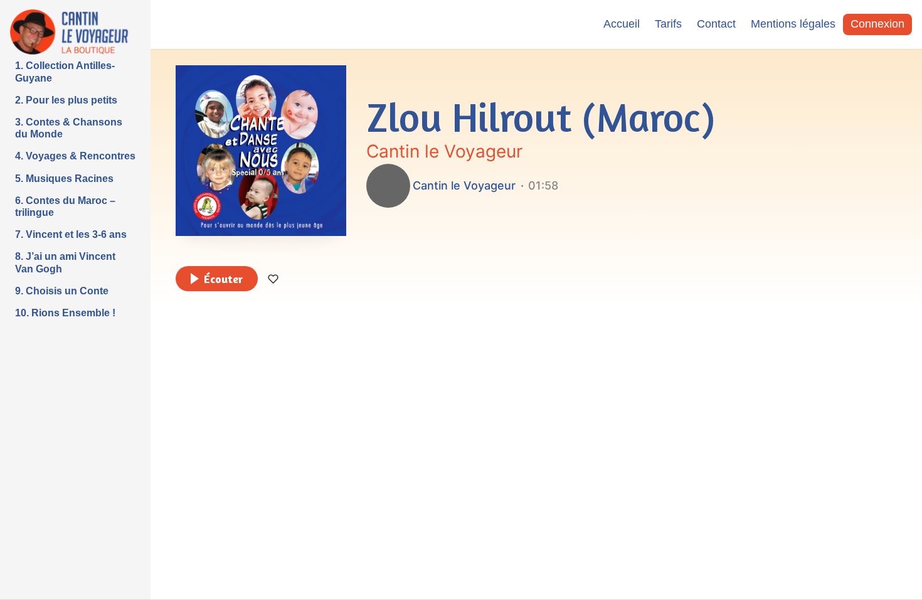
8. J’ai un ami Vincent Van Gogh (65, 262)
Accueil (621, 24)
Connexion (877, 24)
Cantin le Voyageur (444, 151)
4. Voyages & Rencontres (75, 156)
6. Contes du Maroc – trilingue (65, 206)
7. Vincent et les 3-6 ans (71, 234)
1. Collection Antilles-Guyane (65, 71)
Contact (716, 24)
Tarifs (668, 24)
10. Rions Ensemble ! (65, 313)
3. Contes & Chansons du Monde (68, 128)
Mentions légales (793, 24)
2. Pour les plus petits (66, 100)
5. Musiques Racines (64, 178)
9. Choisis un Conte (62, 291)
